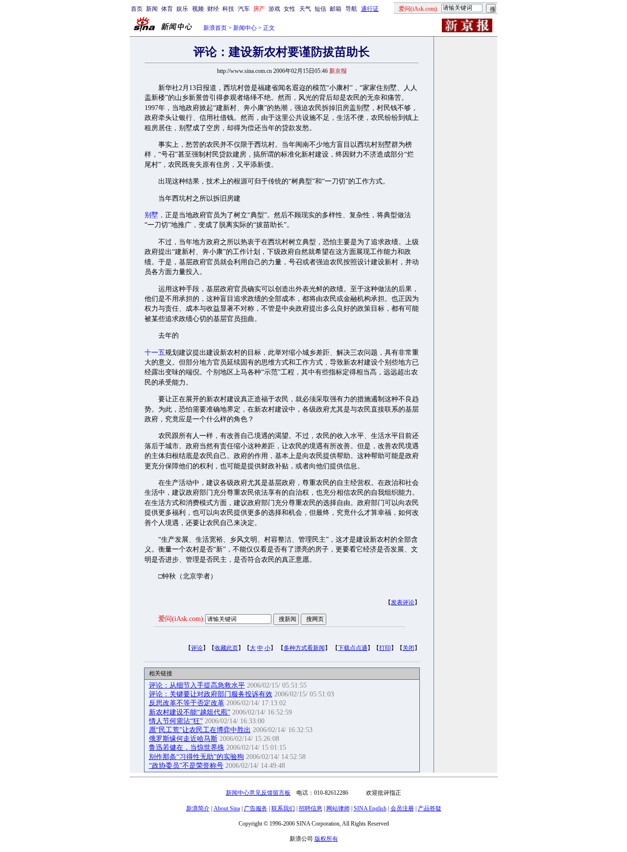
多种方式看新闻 (304, 648)
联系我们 (283, 808)
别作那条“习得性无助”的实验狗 (196, 756)
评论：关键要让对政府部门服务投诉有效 (210, 694)
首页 (137, 8)
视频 (198, 8)
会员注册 (402, 808)
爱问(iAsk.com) (180, 618)
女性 (289, 8)
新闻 (152, 8)
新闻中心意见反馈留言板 (258, 792)
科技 (228, 8)
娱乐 (182, 8)
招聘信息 (310, 808)
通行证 (370, 8)
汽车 (244, 8)
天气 (305, 8)
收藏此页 (226, 648)
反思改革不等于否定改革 (186, 703)
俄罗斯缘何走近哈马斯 (183, 738)
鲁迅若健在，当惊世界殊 (186, 747)
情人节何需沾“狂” (176, 721)
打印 (385, 648)
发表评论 (402, 602)
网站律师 (338, 808)
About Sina (227, 808)
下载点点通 (352, 648)
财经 (213, 8)
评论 (197, 648)
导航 (351, 8)
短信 (320, 8)
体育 (167, 8)
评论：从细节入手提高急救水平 (197, 685)
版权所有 (326, 838)
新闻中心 (245, 27)
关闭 (408, 648)
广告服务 (255, 808)
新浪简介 (198, 808)
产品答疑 (429, 808)
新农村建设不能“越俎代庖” (189, 712)
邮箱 (335, 8)
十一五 (155, 352)
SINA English (370, 808)
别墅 (151, 215)
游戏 (274, 8)
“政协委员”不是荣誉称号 (186, 765)
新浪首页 (215, 27)
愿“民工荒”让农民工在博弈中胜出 (200, 730)
